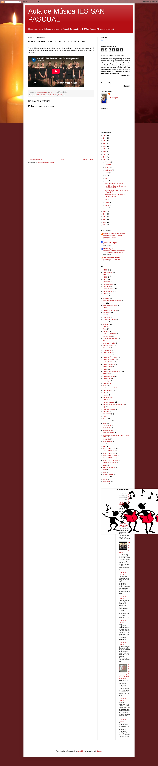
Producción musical (109, 409)
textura (105, 470)
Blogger (99, 751)
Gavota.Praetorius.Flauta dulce (114, 183)
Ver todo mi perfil (113, 98)
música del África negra (110, 357)
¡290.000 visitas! (123, 573)
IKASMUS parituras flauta (111, 249)
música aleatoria (108, 352)
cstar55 (80, 751)
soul (104, 444)
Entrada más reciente (35, 159)
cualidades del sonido (110, 305)
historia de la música (109, 334)
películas (105, 400)
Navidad (105, 385)
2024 (105, 141)
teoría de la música (109, 467)
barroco (105, 293)
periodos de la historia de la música (114, 404)
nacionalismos (107, 383)
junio (106, 178)
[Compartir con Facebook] (63, 92)
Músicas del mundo (109, 376)
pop (104, 407)
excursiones (106, 317)
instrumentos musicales (110, 338)
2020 (105, 151)
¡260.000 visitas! (123, 621)
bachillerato (106, 286)
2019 (105, 154)
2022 (105, 146)
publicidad (106, 411)
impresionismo (107, 336)
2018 (105, 157)
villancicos (106, 477)
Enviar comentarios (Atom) (45, 163)
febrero (107, 205)
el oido (105, 315)
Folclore (105, 326)
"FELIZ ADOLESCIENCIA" (111, 257)
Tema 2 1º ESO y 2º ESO (110, 455)
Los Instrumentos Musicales (111, 244)
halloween (106, 331)
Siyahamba (106, 439)
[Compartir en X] (61, 92)
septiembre (108, 170)
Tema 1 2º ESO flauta (109, 451)
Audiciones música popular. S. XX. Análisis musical (115, 195)
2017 (105, 160)
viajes (104, 472)
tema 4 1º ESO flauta (109, 462)
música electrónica (109, 362)
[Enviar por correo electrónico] (57, 92)
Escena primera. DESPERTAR (112, 259)
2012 (105, 222)
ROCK (105, 418)
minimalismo (107, 350)
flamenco (105, 322)
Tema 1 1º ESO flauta (109, 448)
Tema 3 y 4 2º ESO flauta (110, 460)
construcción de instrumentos (112, 300)
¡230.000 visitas (123, 643)
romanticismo (107, 421)
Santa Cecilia (107, 428)
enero (107, 208)
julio (106, 175)
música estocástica (109, 364)
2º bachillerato (44, 95)
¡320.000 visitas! (123, 699)
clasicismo (106, 298)
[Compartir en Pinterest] (66, 92)
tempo (105, 465)
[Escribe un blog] (59, 92)
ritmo (104, 416)
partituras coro (107, 397)
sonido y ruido (107, 441)
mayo (106, 181)
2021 (105, 149)
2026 (105, 135)
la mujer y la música (109, 343)
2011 (105, 225)
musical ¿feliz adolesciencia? (112, 371)
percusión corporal (109, 402)
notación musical (108, 390)
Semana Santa (107, 430)
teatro (104, 446)
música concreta (108, 355)
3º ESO (55, 95)
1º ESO (37, 95)
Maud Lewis (106, 348)
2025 (105, 138)
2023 (105, 143)
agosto (107, 173)
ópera (104, 392)
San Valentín (107, 425)
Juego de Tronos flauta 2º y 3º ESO (123, 525)
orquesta (105, 395)
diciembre (108, 162)
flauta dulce (106, 324)
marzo (107, 202)
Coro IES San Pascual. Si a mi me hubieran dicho (115, 186)
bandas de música (108, 289)
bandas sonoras (108, 291)
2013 (105, 219)
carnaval (105, 296)
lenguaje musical (108, 345)
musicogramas (107, 378)
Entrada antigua (88, 159)
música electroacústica (110, 359)
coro (64, 95)
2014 (105, 217)
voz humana (106, 481)
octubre (107, 167)
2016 (105, 211)
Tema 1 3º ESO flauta (109, 453)
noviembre (108, 165)
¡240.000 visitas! (123, 597)
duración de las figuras (110, 310)
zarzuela (105, 484)
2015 (105, 214)
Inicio (62, 159)
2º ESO (50, 95)
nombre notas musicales (110, 388)
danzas (105, 308)
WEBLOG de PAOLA (110, 242)
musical (105, 369)
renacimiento (107, 414)
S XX (104, 423)
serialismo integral (108, 433)
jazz (104, 341)
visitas (105, 479)
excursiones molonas (109, 319)
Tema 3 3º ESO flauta (109, 458)
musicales (106, 374)
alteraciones (106, 282)
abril (106, 200)
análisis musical (108, 284)
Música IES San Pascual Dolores (114, 234)
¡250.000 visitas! (123, 720)
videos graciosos (108, 474)
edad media (106, 312)
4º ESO (60, 95)
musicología (106, 381)
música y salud (107, 367)
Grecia (105, 329)
